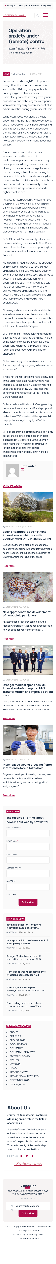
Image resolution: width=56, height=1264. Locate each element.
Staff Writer (19, 74)
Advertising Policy (35, 1234)
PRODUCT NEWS (19, 1072)
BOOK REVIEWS (18, 1044)
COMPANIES (16, 1048)
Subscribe (28, 902)
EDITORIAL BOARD (20, 1056)
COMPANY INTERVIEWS (22, 1052)
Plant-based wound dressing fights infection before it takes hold (26, 973)
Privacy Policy (19, 1234)
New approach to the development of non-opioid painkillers (27, 942)
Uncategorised (18, 1084)
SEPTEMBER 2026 (20, 1080)
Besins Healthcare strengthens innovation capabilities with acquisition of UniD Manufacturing (25, 928)
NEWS (6, 74)
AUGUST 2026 (18, 1040)
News (21, 48)
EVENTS (14, 1060)
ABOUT (14, 1032)
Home (12, 48)
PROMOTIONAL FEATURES (24, 1076)
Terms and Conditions (28, 1238)
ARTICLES (15, 1036)
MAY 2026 (15, 1064)
